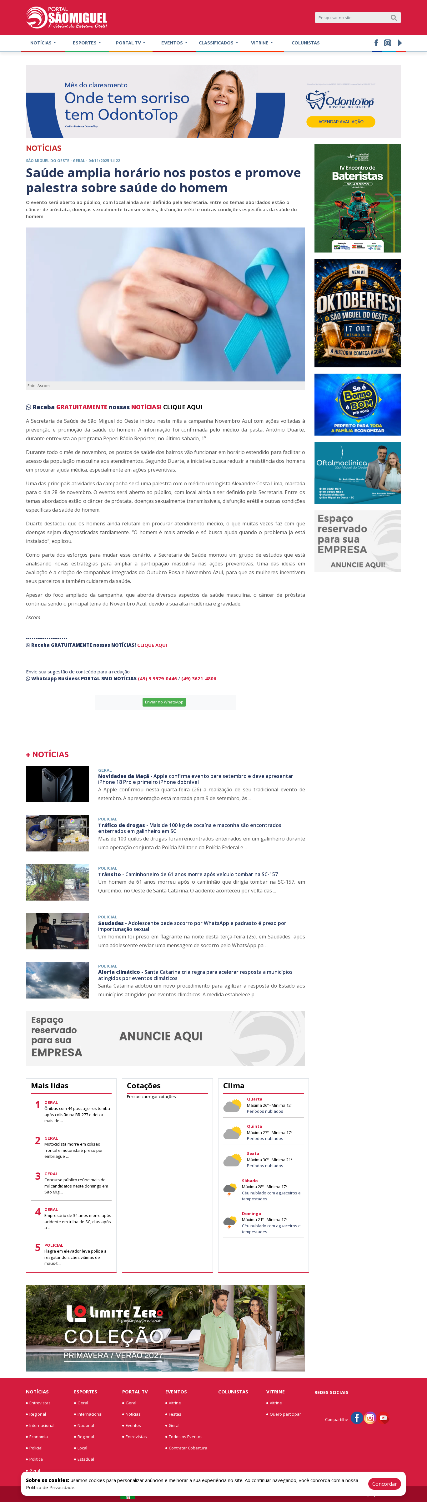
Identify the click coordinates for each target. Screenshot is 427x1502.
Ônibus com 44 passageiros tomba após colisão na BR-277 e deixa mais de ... (77, 1114)
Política (36, 1459)
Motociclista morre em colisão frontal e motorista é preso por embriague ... (73, 1150)
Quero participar (285, 1414)
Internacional (41, 1425)
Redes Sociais (331, 1392)
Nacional (86, 1425)
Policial (36, 1448)
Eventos (133, 1425)
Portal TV (135, 1391)
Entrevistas (40, 1403)
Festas (175, 1414)
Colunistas (306, 42)
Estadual (86, 1459)
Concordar (384, 1483)
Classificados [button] (216, 42)
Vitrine (175, 1403)
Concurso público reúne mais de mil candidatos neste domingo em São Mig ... (76, 1186)
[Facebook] (357, 1417)
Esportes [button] (85, 42)
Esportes (85, 1391)
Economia (38, 1436)
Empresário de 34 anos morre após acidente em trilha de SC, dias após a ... (77, 1221)
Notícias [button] (41, 42)
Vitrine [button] (260, 42)
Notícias (37, 1391)
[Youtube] (383, 1417)
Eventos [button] (172, 42)
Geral (34, 1470)
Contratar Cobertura (188, 1448)
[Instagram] (370, 1417)
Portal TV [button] (129, 42)
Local (82, 1448)
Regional (37, 1414)
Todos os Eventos (186, 1436)
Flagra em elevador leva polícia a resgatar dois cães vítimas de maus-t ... (75, 1257)
